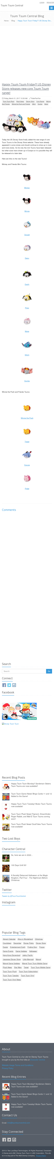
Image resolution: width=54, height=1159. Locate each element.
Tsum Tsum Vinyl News (12, 979)
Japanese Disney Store (12, 959)
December (17, 943)
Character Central (37, 1059)
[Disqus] (27, 551)
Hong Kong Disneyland (11, 955)
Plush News (20, 101)
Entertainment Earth (17, 947)
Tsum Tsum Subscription (28, 971)
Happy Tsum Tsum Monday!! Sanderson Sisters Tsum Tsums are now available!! (31, 784)
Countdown (7, 943)
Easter (5, 947)
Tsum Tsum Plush (8, 101)
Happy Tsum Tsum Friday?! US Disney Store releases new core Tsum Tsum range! (26, 89)
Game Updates (21, 951)
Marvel (38, 959)
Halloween (33, 951)
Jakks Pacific (27, 955)
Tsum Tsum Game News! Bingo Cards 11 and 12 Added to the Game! (31, 794)
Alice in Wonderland (25, 939)
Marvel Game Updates (11, 963)
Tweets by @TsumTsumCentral (14, 896)
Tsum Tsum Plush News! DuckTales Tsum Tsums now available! (31, 825)
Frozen (42, 947)
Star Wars (18, 967)
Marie (46, 104)
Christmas (39, 939)
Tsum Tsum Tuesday (11, 975)
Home (6, 20)
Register (50, 2)
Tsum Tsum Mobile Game (40, 967)
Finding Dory (32, 947)
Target (26, 967)
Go (49, 671)
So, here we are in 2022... (22, 855)
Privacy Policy (7, 1068)
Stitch (34, 104)
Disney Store (30, 101)
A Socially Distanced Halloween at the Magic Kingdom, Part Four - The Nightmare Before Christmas (29, 877)
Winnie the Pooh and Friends (21, 104)
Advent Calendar (9, 939)
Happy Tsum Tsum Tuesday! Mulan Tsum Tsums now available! (31, 805)
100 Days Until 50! (18, 865)
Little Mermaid (28, 959)
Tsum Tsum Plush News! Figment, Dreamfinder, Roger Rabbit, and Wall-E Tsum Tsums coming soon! (31, 816)
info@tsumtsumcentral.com (18, 1122)
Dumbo (40, 104)
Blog (13, 20)
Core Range (40, 101)
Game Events (8, 951)
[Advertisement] (27, 54)
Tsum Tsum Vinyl (27, 975)
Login (42, 2)
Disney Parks (28, 943)
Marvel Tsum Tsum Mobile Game (34, 963)
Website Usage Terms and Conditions (17, 1065)
